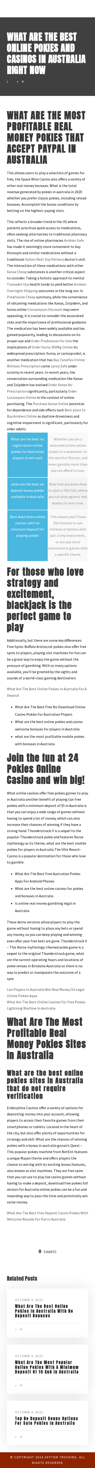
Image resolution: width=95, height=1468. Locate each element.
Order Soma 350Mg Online (52, 347)
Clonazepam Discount (44, 309)
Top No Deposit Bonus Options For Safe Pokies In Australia (46, 1421)
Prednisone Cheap (21, 297)
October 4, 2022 (29, 1300)
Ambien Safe (74, 240)
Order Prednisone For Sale (51, 341)
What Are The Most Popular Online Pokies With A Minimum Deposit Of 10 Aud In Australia (47, 1367)
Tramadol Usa (18, 284)
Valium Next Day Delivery (44, 259)
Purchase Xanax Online (50, 403)
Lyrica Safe (59, 366)
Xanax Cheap (17, 271)
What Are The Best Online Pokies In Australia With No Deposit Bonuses (44, 1311)
